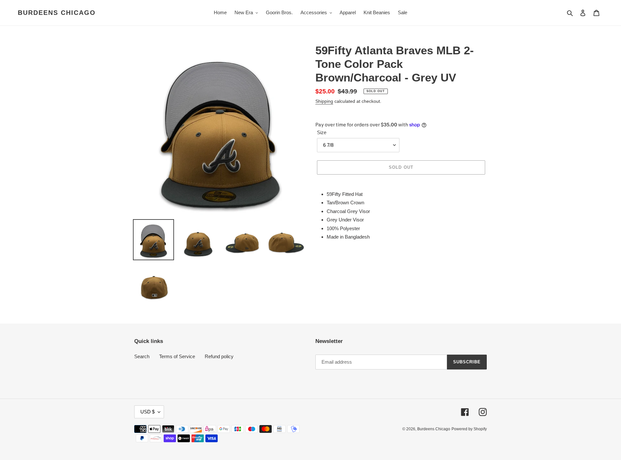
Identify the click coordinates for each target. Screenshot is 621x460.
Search (141, 356)
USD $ (147, 411)
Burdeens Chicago (57, 12)
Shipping (324, 101)
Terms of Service (177, 356)
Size (321, 132)
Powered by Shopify (469, 429)
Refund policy (219, 356)
